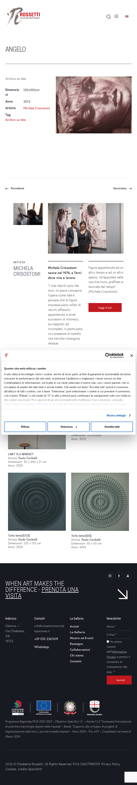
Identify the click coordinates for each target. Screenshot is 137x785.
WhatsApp (41, 647)
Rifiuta (25, 426)
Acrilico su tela (15, 120)
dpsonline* (35, 769)
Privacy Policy (110, 764)
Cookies (29, 404)
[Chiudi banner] (131, 355)
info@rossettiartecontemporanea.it (49, 628)
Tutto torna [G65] (81, 536)
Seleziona (66, 426)
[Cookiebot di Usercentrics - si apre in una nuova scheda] (107, 355)
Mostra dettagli (116, 415)
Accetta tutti (112, 426)
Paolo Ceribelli (27, 458)
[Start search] (108, 17)
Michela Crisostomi (36, 108)
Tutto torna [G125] (19, 535)
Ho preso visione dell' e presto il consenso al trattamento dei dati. (118, 657)
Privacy (43, 404)
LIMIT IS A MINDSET (21, 454)
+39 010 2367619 (46, 639)
